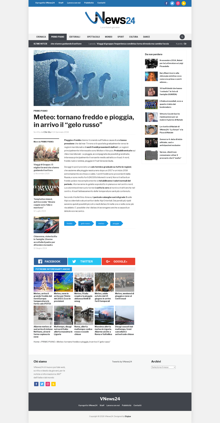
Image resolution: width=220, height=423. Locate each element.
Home (36, 342)
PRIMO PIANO (57, 36)
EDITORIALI (74, 36)
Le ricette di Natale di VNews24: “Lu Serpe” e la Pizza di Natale (171, 129)
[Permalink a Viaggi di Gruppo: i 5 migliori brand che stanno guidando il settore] (46, 154)
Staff (61, 3)
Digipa (128, 416)
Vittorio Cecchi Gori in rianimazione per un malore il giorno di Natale (171, 117)
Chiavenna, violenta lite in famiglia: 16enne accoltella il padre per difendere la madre (45, 240)
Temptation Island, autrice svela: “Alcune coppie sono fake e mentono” (44, 203)
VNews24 (110, 398)
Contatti (101, 3)
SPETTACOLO (93, 36)
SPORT (121, 36)
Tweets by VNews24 (122, 361)
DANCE (146, 36)
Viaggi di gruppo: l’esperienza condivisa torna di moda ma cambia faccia (119, 44)
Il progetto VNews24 (45, 3)
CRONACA (41, 36)
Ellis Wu (47, 132)
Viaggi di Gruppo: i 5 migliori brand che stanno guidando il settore (46, 167)
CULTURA (133, 36)
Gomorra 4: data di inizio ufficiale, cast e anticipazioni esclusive (171, 142)
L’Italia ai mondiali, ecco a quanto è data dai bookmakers (171, 104)
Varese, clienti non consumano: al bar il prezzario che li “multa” (170, 155)
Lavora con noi (73, 3)
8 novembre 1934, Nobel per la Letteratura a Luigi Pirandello (171, 63)
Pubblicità (89, 3)
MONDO (108, 36)
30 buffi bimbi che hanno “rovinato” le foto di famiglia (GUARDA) (171, 91)
